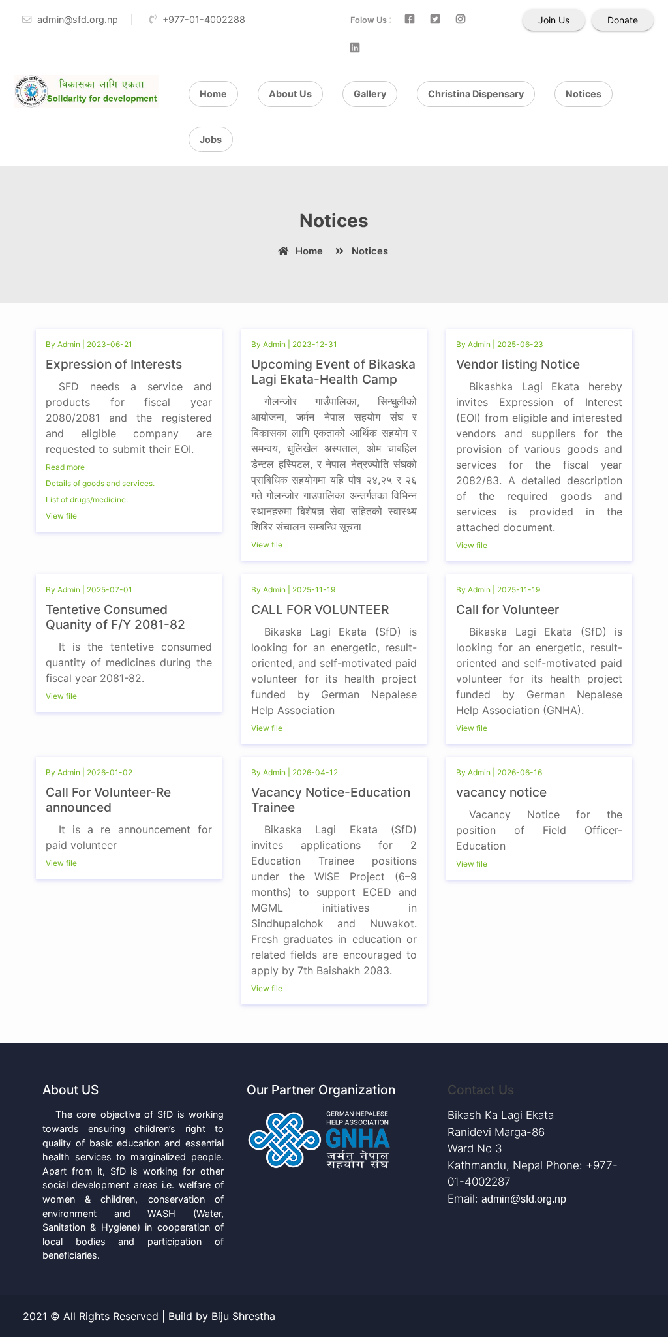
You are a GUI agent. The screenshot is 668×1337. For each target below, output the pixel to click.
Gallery (370, 93)
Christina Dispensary (476, 93)
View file (62, 516)
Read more (66, 467)
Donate (622, 19)
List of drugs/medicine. (87, 499)
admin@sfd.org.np (523, 1199)
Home (213, 93)
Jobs (211, 139)
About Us (290, 93)
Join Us (553, 19)
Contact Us (481, 1090)
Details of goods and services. (100, 483)
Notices (583, 93)
